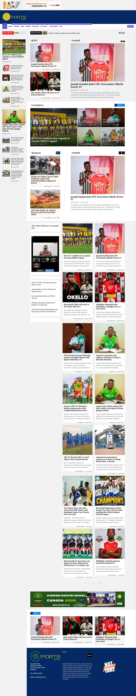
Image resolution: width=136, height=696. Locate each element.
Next (101, 583)
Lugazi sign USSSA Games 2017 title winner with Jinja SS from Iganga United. (13, 127)
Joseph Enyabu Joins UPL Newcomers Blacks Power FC (17, 67)
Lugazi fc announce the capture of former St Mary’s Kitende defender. (17, 88)
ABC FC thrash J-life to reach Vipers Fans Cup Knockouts (17, 139)
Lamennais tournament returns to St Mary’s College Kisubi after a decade (17, 149)
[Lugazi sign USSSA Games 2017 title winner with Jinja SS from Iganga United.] (14, 116)
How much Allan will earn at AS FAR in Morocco (94, 85)
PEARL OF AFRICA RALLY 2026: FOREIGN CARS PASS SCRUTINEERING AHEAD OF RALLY (44, 179)
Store (60, 26)
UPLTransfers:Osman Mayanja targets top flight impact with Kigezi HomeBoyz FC (17, 77)
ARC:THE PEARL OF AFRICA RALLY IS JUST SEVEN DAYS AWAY (43, 212)
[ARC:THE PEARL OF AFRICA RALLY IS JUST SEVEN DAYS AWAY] (45, 199)
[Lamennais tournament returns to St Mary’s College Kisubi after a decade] (6, 149)
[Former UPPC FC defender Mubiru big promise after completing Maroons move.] (6, 100)
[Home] (4, 26)
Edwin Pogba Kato (46, 69)
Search (64, 652)
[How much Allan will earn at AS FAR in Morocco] (98, 62)
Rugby (22, 26)
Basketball (17, 25)
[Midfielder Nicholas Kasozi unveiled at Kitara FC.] (110, 544)
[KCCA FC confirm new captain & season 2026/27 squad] (14, 46)
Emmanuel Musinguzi (75, 90)
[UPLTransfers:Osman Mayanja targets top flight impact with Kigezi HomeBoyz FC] (6, 77)
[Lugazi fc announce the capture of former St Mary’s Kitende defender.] (6, 89)
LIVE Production (54, 26)
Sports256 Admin (80, 526)
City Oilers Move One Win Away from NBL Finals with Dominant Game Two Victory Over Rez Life (17, 161)
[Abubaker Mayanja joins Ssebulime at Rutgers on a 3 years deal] (110, 287)
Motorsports (35, 26)
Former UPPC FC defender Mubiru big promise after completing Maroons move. (17, 100)
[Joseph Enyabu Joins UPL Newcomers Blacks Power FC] (6, 68)
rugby (17, 33)
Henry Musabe (34, 144)
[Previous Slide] (121, 41)
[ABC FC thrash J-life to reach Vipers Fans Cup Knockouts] (6, 140)
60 (93, 583)
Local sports (44, 25)
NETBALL (28, 26)
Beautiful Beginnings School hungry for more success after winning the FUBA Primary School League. (17, 174)
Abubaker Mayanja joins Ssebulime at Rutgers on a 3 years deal (108, 306)
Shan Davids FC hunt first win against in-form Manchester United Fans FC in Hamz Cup (77, 563)
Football (10, 25)
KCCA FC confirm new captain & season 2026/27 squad (13, 56)
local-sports (7, 33)
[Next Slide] (124, 41)
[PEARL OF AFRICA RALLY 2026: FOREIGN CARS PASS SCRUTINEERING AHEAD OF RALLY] (45, 165)
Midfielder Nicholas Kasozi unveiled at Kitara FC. (108, 562)
